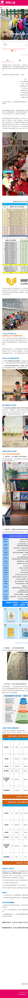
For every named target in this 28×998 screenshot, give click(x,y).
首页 (2, 7)
